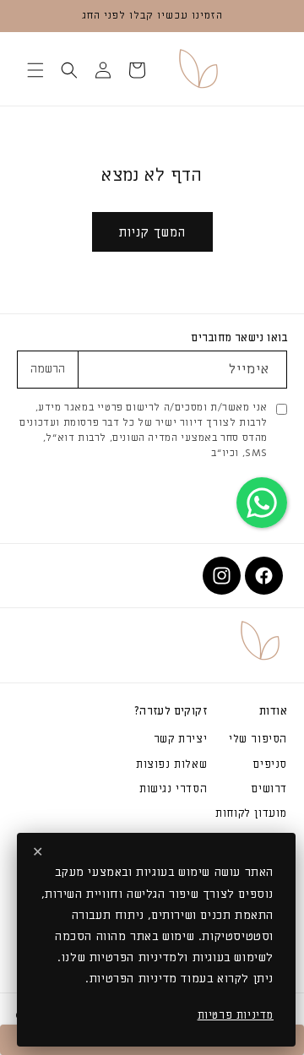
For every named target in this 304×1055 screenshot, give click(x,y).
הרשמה (47, 369)
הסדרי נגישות (173, 788)
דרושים (269, 788)
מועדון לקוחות (251, 813)
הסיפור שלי (258, 738)
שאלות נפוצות (171, 764)
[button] (137, 70)
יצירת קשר (180, 738)
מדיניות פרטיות (236, 1015)
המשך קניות (152, 232)
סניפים (269, 764)
